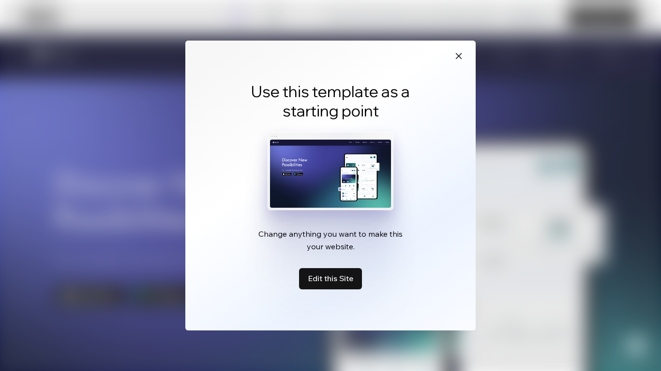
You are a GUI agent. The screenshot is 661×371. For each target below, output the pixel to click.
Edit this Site (330, 278)
